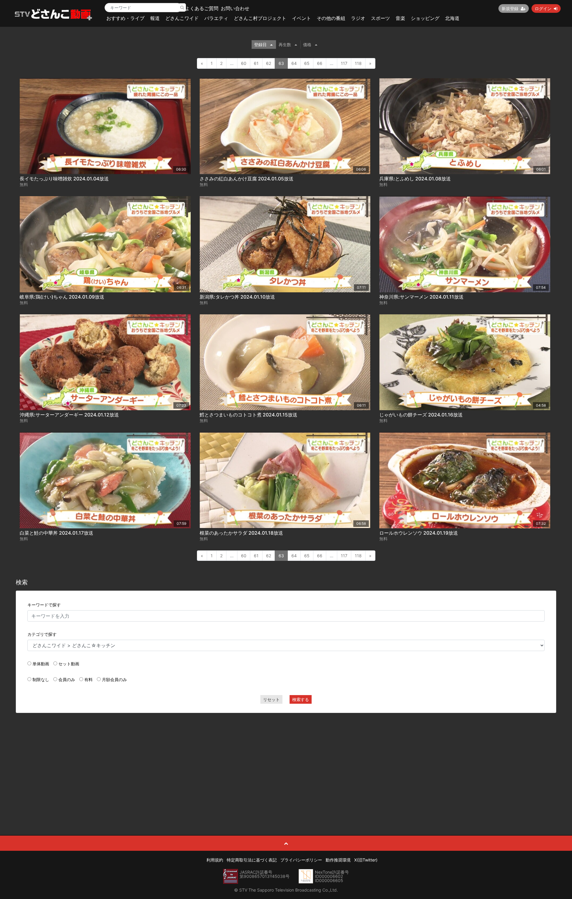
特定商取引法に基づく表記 (252, 859)
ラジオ (358, 18)
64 (294, 63)
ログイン (543, 8)
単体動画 (40, 663)
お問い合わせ (235, 8)
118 (358, 63)
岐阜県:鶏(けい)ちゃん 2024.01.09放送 (62, 297)
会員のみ (66, 679)
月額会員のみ (114, 679)
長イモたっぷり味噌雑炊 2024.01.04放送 (64, 179)
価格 (307, 44)
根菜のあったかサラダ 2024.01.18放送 (241, 533)
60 (243, 63)
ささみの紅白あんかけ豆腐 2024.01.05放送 (246, 179)
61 (256, 63)
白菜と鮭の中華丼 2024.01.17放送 (56, 533)
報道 (155, 18)
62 (268, 63)
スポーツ (380, 18)
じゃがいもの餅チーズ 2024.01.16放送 (421, 415)
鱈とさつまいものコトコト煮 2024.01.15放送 (248, 415)
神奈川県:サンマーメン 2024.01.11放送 (421, 297)
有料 (88, 679)
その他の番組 (331, 18)
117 (344, 63)
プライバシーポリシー (301, 859)
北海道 (452, 18)
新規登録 (510, 8)
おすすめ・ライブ (125, 18)
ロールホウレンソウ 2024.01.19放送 (418, 533)
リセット (271, 699)
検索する (300, 699)
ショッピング (425, 18)
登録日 (260, 44)
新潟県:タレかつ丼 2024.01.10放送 (237, 297)
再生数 (285, 44)
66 (319, 63)
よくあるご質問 (201, 8)
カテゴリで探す (42, 634)
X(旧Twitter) (365, 859)
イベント (301, 18)
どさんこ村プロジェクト (260, 18)
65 (307, 63)
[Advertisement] (286, 760)
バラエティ (216, 18)
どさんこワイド (182, 18)
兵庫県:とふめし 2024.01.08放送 (415, 179)
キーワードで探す (44, 604)
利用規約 (214, 859)
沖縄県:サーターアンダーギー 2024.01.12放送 (69, 415)
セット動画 (68, 663)
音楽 (400, 18)
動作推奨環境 (338, 859)
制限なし (40, 679)
